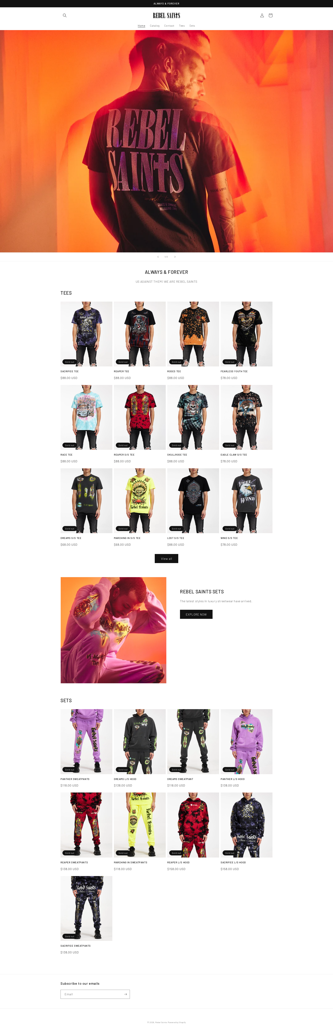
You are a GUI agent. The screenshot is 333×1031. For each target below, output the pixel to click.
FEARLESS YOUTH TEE (234, 371)
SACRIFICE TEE (70, 371)
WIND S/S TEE (229, 538)
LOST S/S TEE (175, 538)
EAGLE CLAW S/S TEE (234, 454)
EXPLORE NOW (196, 614)
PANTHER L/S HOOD (233, 779)
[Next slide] (175, 257)
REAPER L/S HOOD (178, 862)
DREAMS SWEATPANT (180, 779)
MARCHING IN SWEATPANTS (130, 862)
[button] (65, 15)
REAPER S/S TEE (124, 454)
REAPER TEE (121, 371)
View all (166, 558)
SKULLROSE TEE (177, 454)
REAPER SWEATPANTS (74, 862)
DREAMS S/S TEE (71, 538)
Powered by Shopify (177, 1022)
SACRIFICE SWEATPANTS (76, 945)
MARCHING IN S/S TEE (127, 538)
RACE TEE (67, 454)
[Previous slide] (158, 257)
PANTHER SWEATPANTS (75, 779)
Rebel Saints (161, 1022)
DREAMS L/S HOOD (125, 779)
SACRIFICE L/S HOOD (233, 862)
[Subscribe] (125, 994)
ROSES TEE (174, 371)
